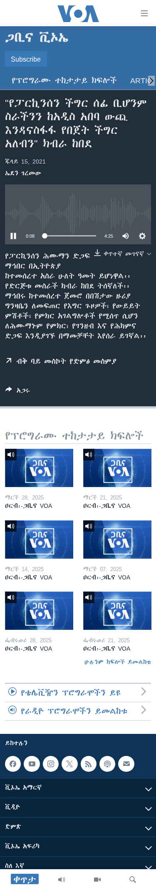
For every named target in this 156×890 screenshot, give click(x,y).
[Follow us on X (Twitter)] (69, 764)
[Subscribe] (126, 764)
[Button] (17, 392)
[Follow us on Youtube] (32, 764)
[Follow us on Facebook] (13, 764)
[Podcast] (107, 764)
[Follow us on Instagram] (51, 764)
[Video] (97, 879)
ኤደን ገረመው (23, 173)
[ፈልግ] (132, 879)
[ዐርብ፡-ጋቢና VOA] (39, 468)
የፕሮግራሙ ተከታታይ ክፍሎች (64, 80)
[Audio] (61, 879)
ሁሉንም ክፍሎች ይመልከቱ (117, 662)
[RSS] (89, 764)
